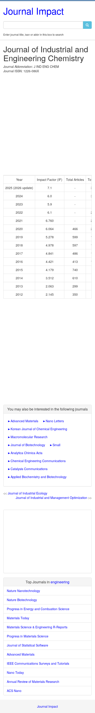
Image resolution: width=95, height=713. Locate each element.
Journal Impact (33, 10)
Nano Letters (55, 421)
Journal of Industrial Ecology (27, 493)
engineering (60, 581)
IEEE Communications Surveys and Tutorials (38, 663)
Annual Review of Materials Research (33, 681)
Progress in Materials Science (27, 636)
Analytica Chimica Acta (26, 453)
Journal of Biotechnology (28, 445)
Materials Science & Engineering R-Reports (37, 627)
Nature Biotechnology (22, 600)
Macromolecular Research (29, 437)
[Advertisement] (47, 123)
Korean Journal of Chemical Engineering (39, 429)
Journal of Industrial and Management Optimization (51, 497)
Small (56, 445)
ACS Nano (14, 690)
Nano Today (15, 672)
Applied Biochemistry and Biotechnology (38, 477)
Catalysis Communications (29, 469)
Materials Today (18, 618)
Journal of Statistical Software (27, 645)
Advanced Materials (24, 421)
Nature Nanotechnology (23, 590)
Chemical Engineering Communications (38, 461)
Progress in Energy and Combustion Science (38, 609)
